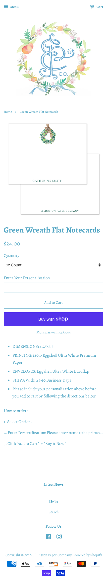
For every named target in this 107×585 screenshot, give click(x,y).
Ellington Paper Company (52, 554)
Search (54, 511)
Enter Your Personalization (27, 278)
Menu (14, 6)
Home (8, 112)
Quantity (11, 255)
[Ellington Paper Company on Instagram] (59, 537)
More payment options (53, 332)
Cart (99, 6)
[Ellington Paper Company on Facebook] (48, 537)
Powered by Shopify (87, 554)
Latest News (54, 484)
